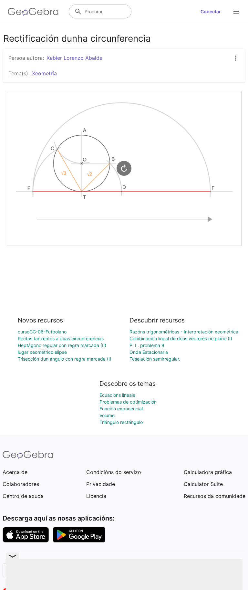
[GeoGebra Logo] (33, 12)
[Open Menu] (236, 12)
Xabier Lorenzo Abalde (74, 58)
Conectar (211, 11)
